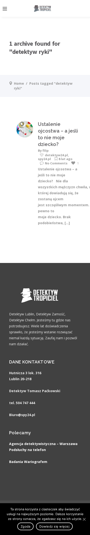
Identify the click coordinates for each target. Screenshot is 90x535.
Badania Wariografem (28, 461)
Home (19, 83)
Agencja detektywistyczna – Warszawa (43, 443)
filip (45, 150)
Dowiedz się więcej (54, 526)
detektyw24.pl (56, 155)
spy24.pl (44, 159)
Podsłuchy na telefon (27, 449)
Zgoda (25, 526)
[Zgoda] (84, 519)
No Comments (56, 163)
